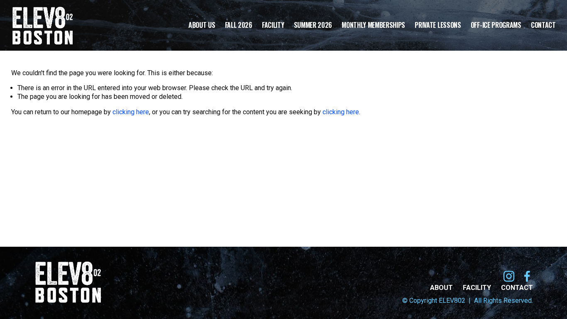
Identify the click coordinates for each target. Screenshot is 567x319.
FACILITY (477, 288)
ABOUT (441, 288)
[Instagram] (509, 276)
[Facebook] (527, 276)
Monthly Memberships (373, 25)
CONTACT (517, 288)
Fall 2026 (238, 25)
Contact (543, 25)
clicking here (130, 112)
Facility (273, 25)
